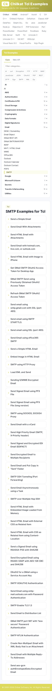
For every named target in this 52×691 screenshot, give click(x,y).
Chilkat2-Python (17, 19)
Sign (14, 79)
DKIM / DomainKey (12, 131)
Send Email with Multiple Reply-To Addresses (27, 656)
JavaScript (42, 23)
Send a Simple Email (21, 219)
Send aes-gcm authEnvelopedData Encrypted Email (26, 668)
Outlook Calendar (11, 162)
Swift (18, 35)
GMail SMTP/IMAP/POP (14, 141)
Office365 (8, 155)
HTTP (35, 71)
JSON (18, 75)
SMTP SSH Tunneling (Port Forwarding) (24, 478)
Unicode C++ (9, 39)
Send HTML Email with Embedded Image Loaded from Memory (26, 510)
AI (6, 71)
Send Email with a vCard (23, 424)
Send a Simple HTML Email (24, 349)
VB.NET (20, 39)
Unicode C (33, 35)
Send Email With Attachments (26, 226)
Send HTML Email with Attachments (22, 236)
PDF (34, 75)
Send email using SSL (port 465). (27, 330)
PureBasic (34, 31)
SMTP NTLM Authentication (25, 635)
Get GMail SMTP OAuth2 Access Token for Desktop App (27, 269)
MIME (6, 152)
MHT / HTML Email (12, 148)
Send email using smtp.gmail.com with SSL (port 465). (26, 307)
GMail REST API (10, 138)
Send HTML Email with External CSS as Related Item (26, 523)
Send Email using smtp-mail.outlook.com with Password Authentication (27, 594)
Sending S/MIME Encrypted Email (24, 382)
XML (27, 79)
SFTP (7, 79)
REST (41, 75)
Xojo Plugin (39, 43)
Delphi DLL (17, 23)
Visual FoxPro (25, 43)
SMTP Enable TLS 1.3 (21, 605)
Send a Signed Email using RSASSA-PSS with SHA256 (24, 548)
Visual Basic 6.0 (10, 43)
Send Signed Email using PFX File (25, 393)
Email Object (9, 134)
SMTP (21, 79)
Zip (34, 79)
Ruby (44, 31)
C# (45, 14)
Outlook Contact (11, 165)
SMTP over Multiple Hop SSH (25, 499)
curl (11, 71)
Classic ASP (43, 19)
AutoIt (34, 14)
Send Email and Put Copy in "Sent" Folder (24, 467)
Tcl (24, 35)
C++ (5, 19)
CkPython (31, 19)
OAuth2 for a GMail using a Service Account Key (24, 574)
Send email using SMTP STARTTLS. (22, 321)
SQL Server (8, 35)
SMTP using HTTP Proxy (23, 364)
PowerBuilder (9, 31)
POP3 (6, 169)
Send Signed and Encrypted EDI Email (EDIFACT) (27, 445)
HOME (14, 14)
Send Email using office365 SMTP (24, 339)
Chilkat (6, 14)
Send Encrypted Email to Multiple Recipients (23, 456)
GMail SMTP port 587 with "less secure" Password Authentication (27, 624)
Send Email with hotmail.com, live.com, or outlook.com (25, 247)
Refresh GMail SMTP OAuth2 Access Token (25, 295)
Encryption (20, 71)
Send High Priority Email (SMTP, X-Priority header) (27, 434)
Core (7, 60)
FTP (28, 71)
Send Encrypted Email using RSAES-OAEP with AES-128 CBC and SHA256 (27, 561)
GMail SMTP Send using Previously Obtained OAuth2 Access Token (25, 282)
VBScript (31, 39)
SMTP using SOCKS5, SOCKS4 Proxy (26, 415)
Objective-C (17, 27)
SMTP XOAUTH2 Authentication (27, 583)
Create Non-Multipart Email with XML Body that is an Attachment (27, 645)
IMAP (42, 71)
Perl (43, 27)
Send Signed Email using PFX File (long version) (25, 404)
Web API (16, 60)
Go (27, 23)
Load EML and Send (21, 372)
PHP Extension (32, 27)
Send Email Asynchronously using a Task (25, 489)
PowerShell (22, 31)
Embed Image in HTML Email (25, 356)
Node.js (6, 27)
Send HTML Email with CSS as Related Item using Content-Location (26, 535)
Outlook (7, 158)
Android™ (24, 14)
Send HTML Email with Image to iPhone (27, 258)
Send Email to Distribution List (26, 613)
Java (33, 23)
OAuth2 (27, 75)
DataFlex (6, 23)
